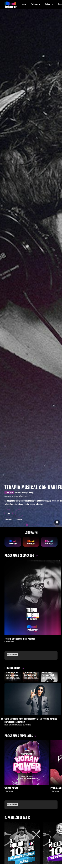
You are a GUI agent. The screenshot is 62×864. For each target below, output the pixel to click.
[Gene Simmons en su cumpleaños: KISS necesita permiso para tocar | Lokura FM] (32, 699)
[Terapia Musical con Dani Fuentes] (32, 597)
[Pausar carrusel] (57, 522)
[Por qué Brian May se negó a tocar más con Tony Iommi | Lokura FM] (31, 677)
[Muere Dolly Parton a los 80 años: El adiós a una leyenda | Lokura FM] (49, 677)
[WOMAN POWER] (26, 762)
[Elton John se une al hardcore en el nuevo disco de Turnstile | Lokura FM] (12, 677)
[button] (35, 4)
